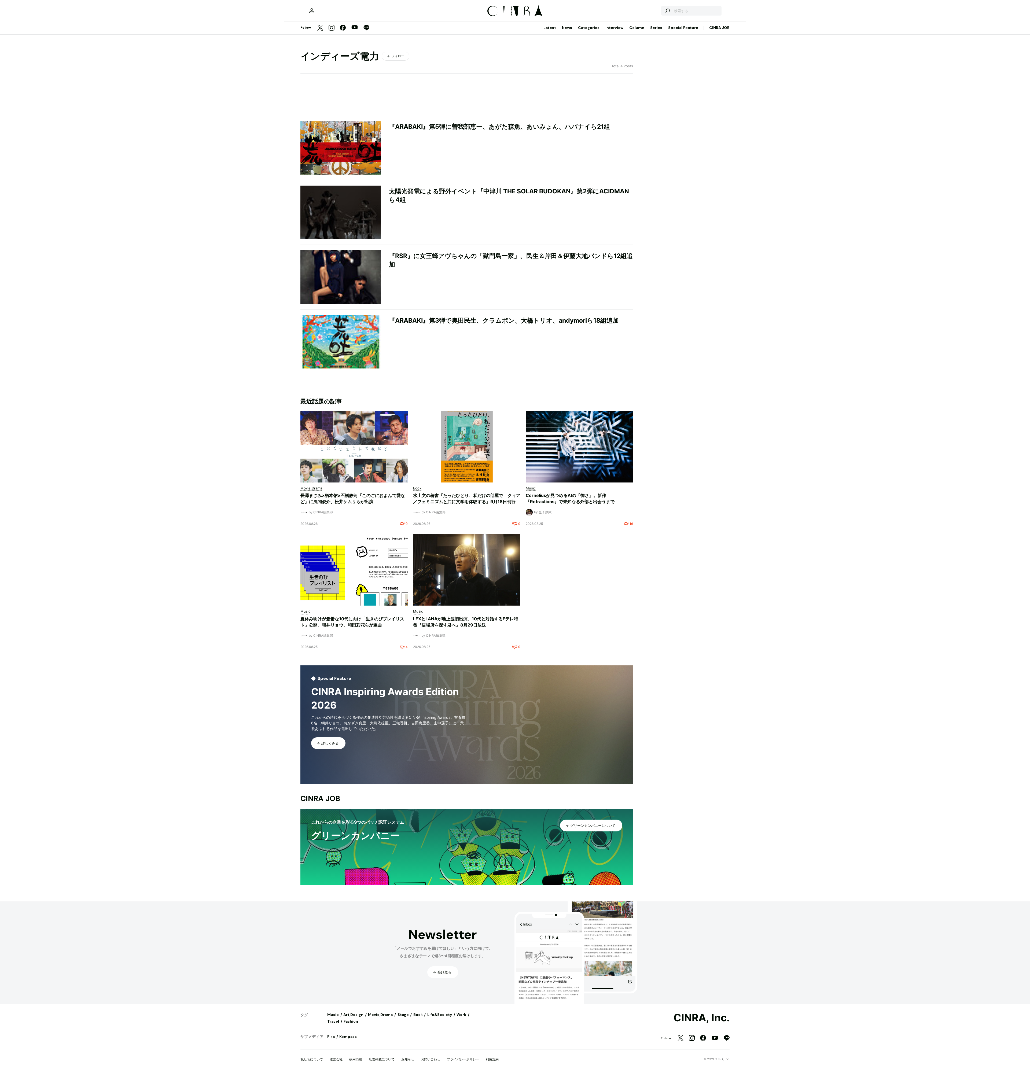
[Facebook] (343, 28)
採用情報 (355, 1059)
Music (333, 1014)
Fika (331, 1036)
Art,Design (353, 1014)
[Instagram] (331, 28)
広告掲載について (382, 1059)
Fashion (351, 1021)
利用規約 (492, 1059)
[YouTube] (354, 28)
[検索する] (667, 11)
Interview (614, 27)
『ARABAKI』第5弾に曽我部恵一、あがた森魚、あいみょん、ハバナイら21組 (499, 126)
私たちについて (311, 1059)
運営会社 (336, 1059)
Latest (549, 27)
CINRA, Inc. (702, 1018)
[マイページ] (311, 11)
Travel (333, 1021)
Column (636, 27)
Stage (403, 1014)
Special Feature (683, 27)
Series (656, 27)
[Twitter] (320, 28)
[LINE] (366, 28)
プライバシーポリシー (463, 1059)
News (567, 27)
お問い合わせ (430, 1059)
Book (418, 1014)
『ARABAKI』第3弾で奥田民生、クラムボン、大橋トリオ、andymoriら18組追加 (504, 320)
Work (461, 1014)
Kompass (348, 1036)
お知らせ (407, 1059)
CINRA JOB (719, 27)
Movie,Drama (380, 1014)
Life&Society (439, 1014)
